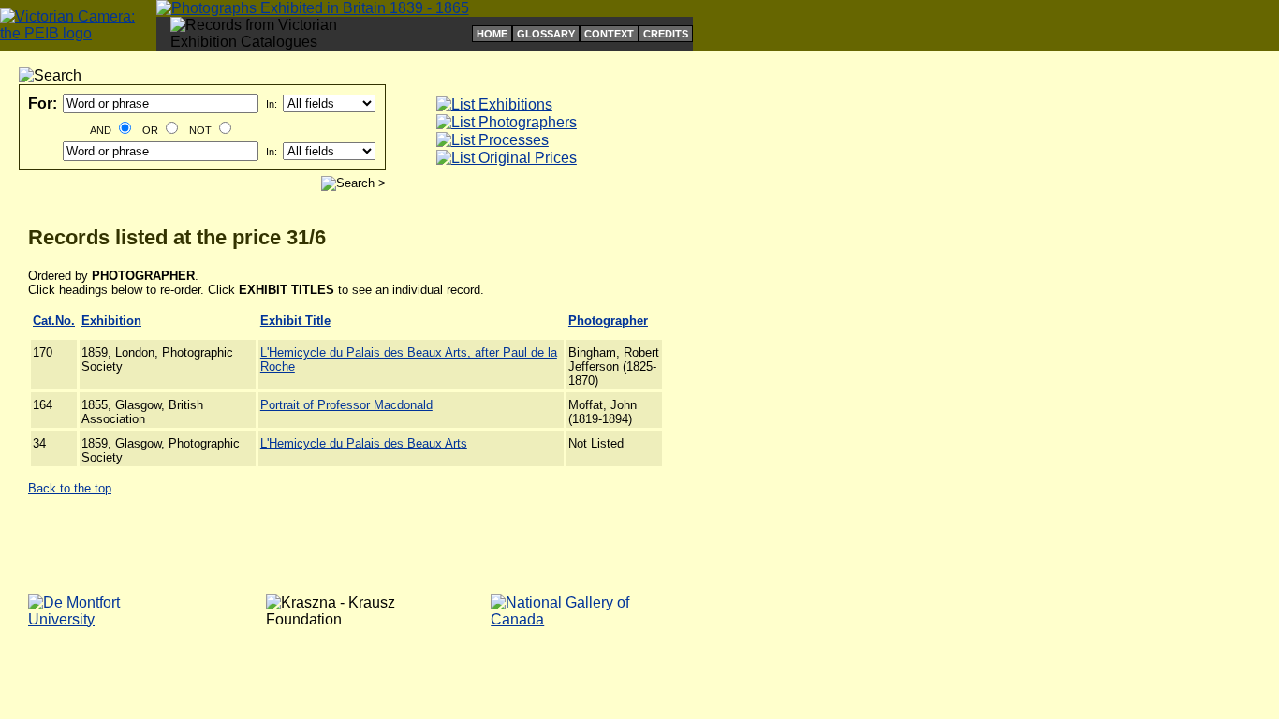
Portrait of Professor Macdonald (346, 405)
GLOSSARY (546, 33)
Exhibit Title (295, 321)
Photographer (608, 321)
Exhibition (111, 321)
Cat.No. (54, 321)
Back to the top (69, 488)
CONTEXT (609, 33)
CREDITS (665, 33)
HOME (492, 33)
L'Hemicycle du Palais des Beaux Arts (363, 443)
